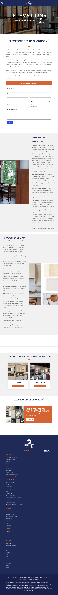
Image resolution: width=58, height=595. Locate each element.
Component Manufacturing (11, 516)
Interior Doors (9, 468)
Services (7, 499)
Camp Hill (8, 548)
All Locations (8, 543)
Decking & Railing (9, 466)
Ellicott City (8, 552)
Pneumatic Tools (9, 493)
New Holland (8, 559)
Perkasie (7, 561)
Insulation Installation (10, 522)
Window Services (9, 520)
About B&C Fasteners (10, 482)
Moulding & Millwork (10, 472)
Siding (7, 465)
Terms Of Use (23, 577)
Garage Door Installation (11, 511)
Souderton (8, 565)
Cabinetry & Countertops (11, 459)
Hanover (7, 558)
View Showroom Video (18, 386)
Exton (7, 556)
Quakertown (8, 563)
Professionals (9, 523)
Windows (8, 461)
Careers (7, 535)
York (7, 569)
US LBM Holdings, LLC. (13, 577)
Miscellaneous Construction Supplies (13, 497)
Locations (8, 531)
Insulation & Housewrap (11, 476)
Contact (7, 536)
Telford (7, 567)
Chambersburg (9, 550)
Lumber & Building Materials (11, 457)
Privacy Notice (43, 577)
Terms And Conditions (33, 577)
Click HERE (30, 419)
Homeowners (9, 525)
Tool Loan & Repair (10, 514)
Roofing (7, 463)
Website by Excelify (29, 590)
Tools (7, 491)
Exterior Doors (9, 470)
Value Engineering (9, 518)
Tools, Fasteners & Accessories (12, 474)
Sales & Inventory (9, 500)
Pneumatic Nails (9, 486)
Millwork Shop (9, 512)
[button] (55, 3)
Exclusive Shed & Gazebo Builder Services (15, 504)
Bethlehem (8, 547)
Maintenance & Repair (10, 502)
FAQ (6, 533)
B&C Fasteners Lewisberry (11, 545)
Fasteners (8, 484)
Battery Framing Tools (10, 495)
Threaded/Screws (9, 489)
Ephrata (7, 554)
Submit (10, 122)
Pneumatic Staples (10, 488)
